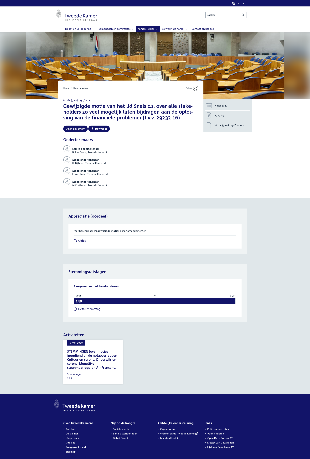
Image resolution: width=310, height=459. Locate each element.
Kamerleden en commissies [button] (114, 28)
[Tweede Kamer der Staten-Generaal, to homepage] (76, 15)
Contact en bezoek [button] (203, 28)
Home (66, 88)
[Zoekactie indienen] (243, 15)
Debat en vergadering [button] (78, 28)
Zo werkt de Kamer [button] (173, 28)
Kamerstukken (80, 88)
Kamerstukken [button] (146, 28)
